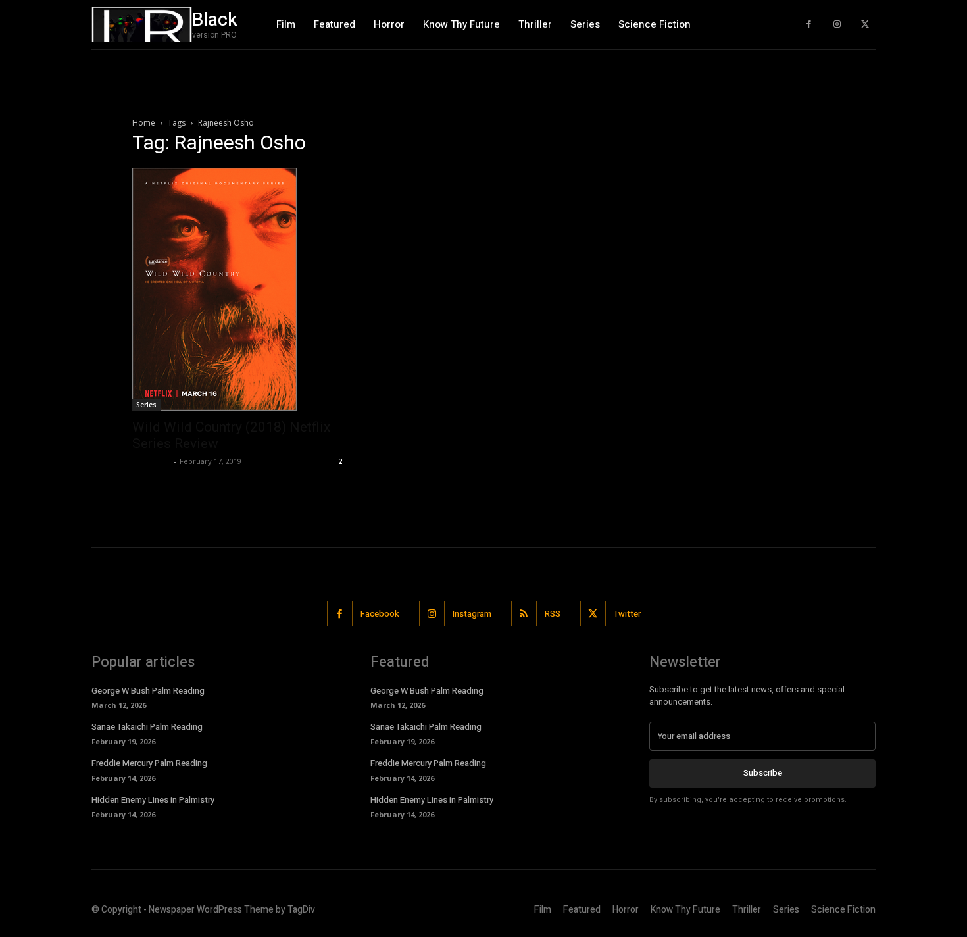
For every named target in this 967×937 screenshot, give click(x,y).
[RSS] (524, 613)
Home (143, 122)
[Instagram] (837, 25)
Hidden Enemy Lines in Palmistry (152, 800)
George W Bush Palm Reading (148, 690)
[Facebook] (809, 25)
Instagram (472, 613)
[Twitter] (865, 25)
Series (146, 404)
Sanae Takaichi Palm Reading (147, 727)
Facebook (379, 613)
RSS (552, 613)
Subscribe (762, 773)
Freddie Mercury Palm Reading (149, 763)
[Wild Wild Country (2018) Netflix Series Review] (238, 289)
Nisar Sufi (151, 461)
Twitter (627, 613)
